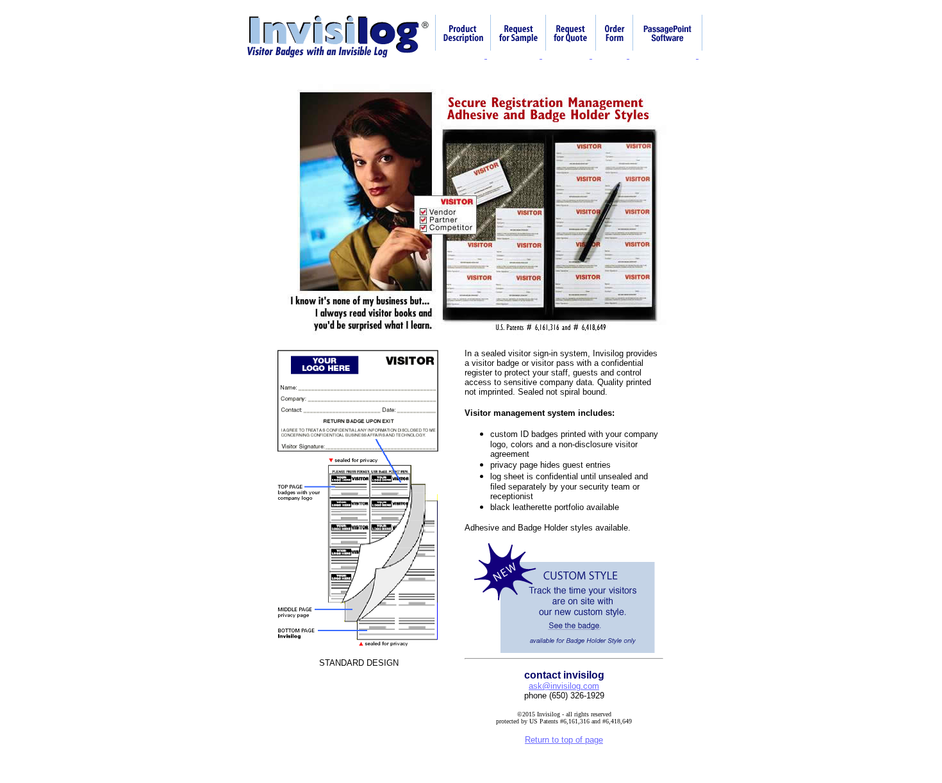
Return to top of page (564, 740)
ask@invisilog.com (564, 686)
